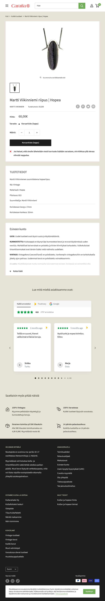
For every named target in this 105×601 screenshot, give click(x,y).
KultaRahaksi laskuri (14, 504)
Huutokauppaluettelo (14, 556)
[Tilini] (91, 5)
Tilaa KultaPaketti (13, 512)
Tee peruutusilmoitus (66, 486)
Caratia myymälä (64, 473)
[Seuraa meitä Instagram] (12, 581)
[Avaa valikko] (6, 6)
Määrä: (13, 132)
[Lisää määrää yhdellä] (37, 132)
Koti (6, 16)
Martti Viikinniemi (17, 107)
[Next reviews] (95, 348)
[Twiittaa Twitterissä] (88, 106)
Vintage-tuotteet (12, 535)
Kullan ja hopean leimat (67, 504)
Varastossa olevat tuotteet (16, 552)
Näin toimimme (12, 521)
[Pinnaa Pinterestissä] (83, 106)
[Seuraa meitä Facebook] (7, 581)
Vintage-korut (11, 539)
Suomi (9, 569)
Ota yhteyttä (62, 477)
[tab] (35, 378)
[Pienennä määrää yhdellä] (21, 132)
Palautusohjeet (63, 456)
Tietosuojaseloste (64, 481)
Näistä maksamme (13, 517)
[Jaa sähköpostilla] (93, 106)
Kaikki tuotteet (16, 16)
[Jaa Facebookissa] (78, 106)
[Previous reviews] (9, 348)
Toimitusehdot (63, 452)
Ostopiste (9, 508)
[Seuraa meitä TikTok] (18, 581)
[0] (97, 5)
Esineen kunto (63, 464)
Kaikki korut (10, 543)
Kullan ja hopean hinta (67, 500)
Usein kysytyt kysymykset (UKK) (70, 469)
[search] (56, 6)
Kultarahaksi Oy (12, 500)
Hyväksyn (89, 591)
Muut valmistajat (12, 548)
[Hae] (81, 6)
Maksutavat (62, 460)
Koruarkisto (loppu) (30, 142)
